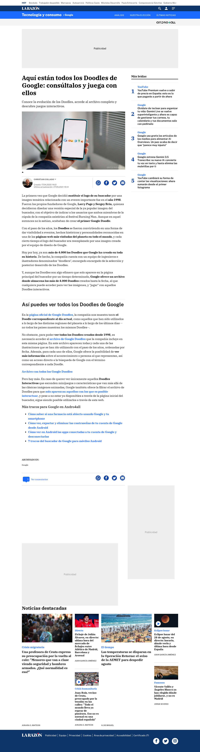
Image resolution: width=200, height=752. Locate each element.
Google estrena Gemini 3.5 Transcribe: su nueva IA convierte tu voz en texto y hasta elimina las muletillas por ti (157, 162)
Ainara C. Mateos (31, 725)
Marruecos (66, 3)
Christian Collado (44, 179)
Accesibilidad (123, 735)
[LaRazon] (41, 8)
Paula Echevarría (129, 3)
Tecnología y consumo (42, 14)
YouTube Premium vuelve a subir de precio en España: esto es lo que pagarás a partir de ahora (156, 93)
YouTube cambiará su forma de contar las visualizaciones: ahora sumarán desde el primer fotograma (156, 183)
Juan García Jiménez (85, 661)
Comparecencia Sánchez (150, 3)
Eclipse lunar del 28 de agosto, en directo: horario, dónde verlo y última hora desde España (165, 642)
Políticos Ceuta (93, 3)
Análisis (119, 15)
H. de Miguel (107, 725)
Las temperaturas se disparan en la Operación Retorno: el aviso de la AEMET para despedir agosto (126, 658)
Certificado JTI (141, 735)
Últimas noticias (166, 15)
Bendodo (33, 3)
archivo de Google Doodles (68, 339)
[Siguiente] (178, 17)
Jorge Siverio (161, 704)
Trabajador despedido (49, 3)
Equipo (62, 735)
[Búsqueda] (159, 8)
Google (69, 14)
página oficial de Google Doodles (51, 315)
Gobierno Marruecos (172, 3)
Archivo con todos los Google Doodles (47, 371)
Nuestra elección (140, 15)
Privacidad (74, 735)
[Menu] (174, 8)
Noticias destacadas (44, 608)
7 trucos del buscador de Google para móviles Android (65, 441)
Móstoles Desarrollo (110, 3)
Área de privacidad (104, 735)
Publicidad (50, 735)
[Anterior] (83, 14)
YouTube (143, 86)
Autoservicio (78, 3)
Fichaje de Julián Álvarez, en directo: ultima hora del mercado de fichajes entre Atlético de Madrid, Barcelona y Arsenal (87, 645)
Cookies (87, 735)
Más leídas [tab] (139, 76)
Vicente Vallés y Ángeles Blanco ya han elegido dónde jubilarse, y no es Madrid (165, 692)
